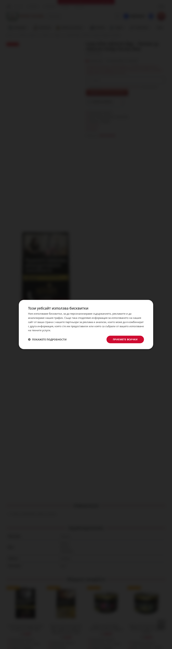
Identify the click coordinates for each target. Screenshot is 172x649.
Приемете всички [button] (125, 339)
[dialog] (86, 324)
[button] (47, 339)
